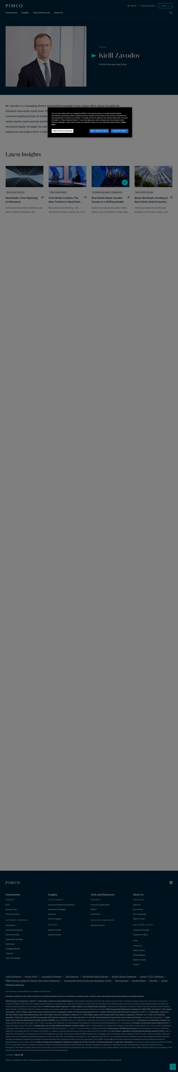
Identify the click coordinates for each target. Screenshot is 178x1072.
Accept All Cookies (119, 131)
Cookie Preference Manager (62, 131)
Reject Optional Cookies (99, 131)
